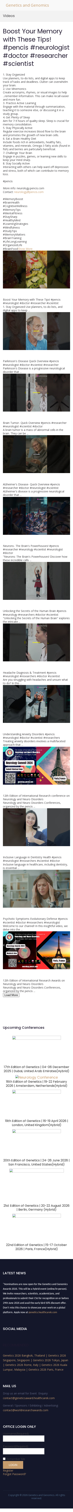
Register (8, 1470)
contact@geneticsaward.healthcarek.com (29, 1398)
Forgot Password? (14, 1474)
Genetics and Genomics (27, 5)
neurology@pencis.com (29, 192)
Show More (25, 249)
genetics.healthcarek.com (43, 1309)
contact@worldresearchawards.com (25, 1410)
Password (15, 1446)
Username (16, 1433)
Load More (11, 995)
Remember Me (15, 1459)
